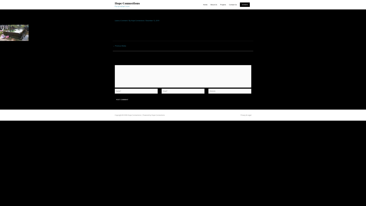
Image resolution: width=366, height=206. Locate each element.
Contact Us (233, 5)
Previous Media (119, 46)
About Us (213, 5)
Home (205, 5)
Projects (223, 5)
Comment (119, 64)
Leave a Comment (121, 21)
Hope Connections (127, 3)
